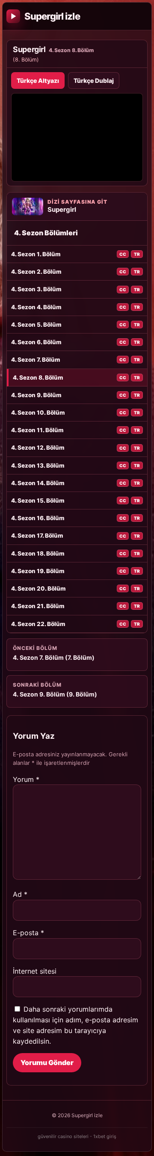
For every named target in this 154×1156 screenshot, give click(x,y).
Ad (20, 894)
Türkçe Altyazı (38, 80)
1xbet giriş (104, 1136)
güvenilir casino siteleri (63, 1136)
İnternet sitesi (34, 971)
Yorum (26, 779)
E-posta (28, 932)
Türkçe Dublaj (94, 80)
